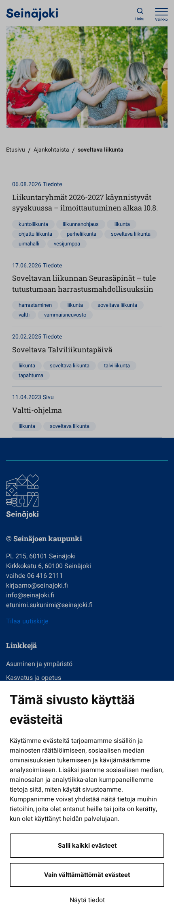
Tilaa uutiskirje (27, 621)
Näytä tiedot (87, 900)
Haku (139, 19)
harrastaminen (35, 305)
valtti (24, 315)
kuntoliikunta (33, 224)
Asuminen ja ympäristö (39, 664)
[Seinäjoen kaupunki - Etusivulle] (32, 14)
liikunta (121, 224)
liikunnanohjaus (81, 224)
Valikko (161, 19)
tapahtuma (31, 375)
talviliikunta (117, 365)
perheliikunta (81, 234)
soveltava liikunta (131, 234)
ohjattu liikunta (35, 234)
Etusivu (15, 149)
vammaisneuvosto (65, 315)
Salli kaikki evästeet (87, 846)
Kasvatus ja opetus (33, 678)
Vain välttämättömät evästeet (87, 875)
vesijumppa (67, 243)
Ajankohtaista (51, 149)
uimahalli (29, 243)
